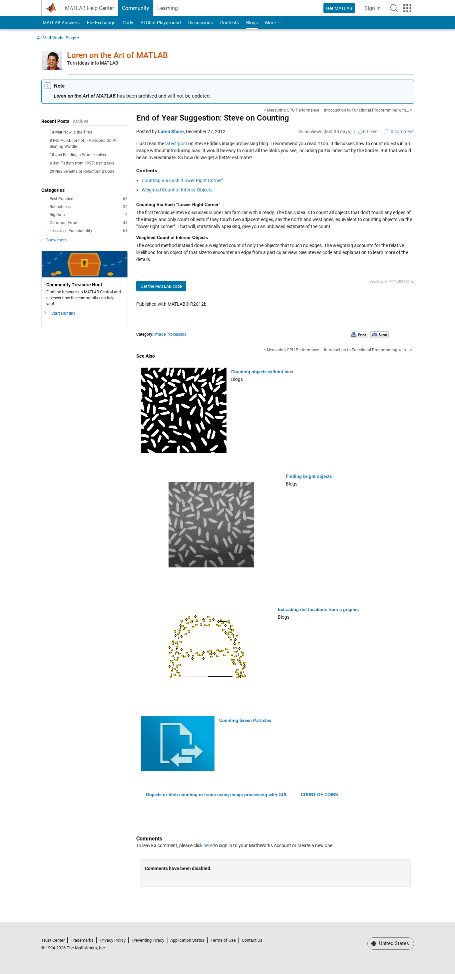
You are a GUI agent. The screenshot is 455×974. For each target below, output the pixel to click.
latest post (176, 143)
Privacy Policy (113, 940)
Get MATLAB (339, 8)
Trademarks (82, 940)
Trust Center (53, 940)
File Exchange (101, 22)
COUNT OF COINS (319, 794)
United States (393, 943)
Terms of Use (223, 940)
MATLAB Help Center (89, 8)
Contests (229, 22)
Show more (56, 240)
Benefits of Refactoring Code (88, 171)
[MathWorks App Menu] (407, 8)
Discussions (200, 22)
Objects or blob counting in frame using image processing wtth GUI (216, 794)
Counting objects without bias (262, 371)
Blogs (252, 22)
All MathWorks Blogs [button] (56, 38)
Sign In (374, 10)
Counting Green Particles (245, 720)
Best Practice (89, 198)
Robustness (89, 206)
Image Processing (170, 334)
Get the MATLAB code (161, 286)
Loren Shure (171, 131)
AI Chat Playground (161, 22)
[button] (394, 8)
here (208, 845)
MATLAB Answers (61, 22)
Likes (370, 131)
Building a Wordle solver (84, 155)
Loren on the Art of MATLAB (117, 55)
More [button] (270, 22)
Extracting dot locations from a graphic (318, 609)
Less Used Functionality (89, 230)
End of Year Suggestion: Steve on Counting (212, 118)
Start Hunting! (64, 313)
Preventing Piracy (148, 940)
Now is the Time (77, 132)
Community (135, 8)
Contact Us (252, 940)
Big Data (89, 214)
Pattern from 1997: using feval (88, 163)
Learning (167, 8)
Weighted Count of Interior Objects (177, 189)
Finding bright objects (309, 476)
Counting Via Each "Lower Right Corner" (182, 180)
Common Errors (89, 222)
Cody (128, 22)
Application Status (187, 940)
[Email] (379, 334)
